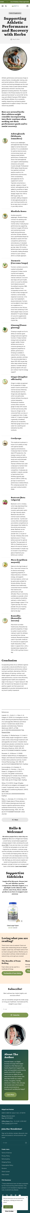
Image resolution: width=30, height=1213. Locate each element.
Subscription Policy (7, 1165)
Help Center (5, 1174)
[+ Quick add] (21, 921)
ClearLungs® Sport (13, 925)
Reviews (4, 1168)
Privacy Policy (6, 1156)
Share (16, 820)
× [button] (26, 1197)
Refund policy (6, 1159)
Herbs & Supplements (15, 13)
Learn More (10, 1094)
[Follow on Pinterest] (15, 1195)
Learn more (8, 1207)
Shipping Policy (6, 1162)
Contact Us (8, 1123)
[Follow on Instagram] (11, 1195)
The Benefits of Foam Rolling (12, 973)
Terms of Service (7, 1152)
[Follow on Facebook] (3, 1195)
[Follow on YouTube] (20, 1195)
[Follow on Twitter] (7, 1195)
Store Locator (6, 1171)
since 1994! (5, 845)
